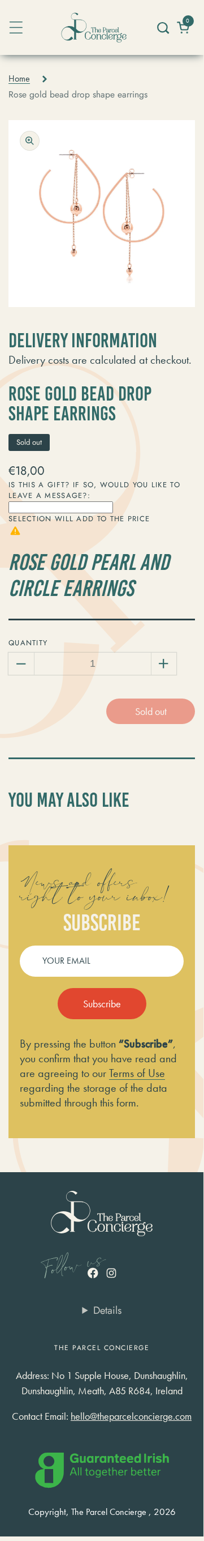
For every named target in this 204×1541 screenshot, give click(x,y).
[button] (162, 27)
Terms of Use (137, 1073)
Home (19, 78)
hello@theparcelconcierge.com (131, 1416)
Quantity (27, 642)
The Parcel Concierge (108, 1512)
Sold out (151, 711)
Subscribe (102, 1003)
